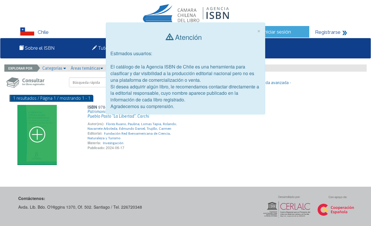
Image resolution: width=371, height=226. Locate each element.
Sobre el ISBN (39, 48)
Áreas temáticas (85, 68)
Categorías (52, 68)
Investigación (113, 143)
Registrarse (328, 32)
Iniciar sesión (277, 32)
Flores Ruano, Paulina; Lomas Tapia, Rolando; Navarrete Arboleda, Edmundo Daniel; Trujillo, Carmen (132, 126)
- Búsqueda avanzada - (270, 82)
